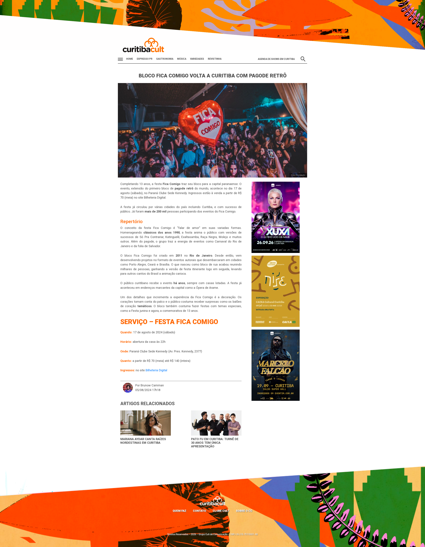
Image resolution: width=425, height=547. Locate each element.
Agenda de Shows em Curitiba (276, 59)
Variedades (197, 59)
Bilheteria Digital (156, 370)
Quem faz (179, 510)
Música (181, 59)
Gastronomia (164, 59)
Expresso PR (144, 59)
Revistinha (214, 59)
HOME (129, 59)
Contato (199, 510)
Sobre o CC (244, 510)
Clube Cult (221, 510)
